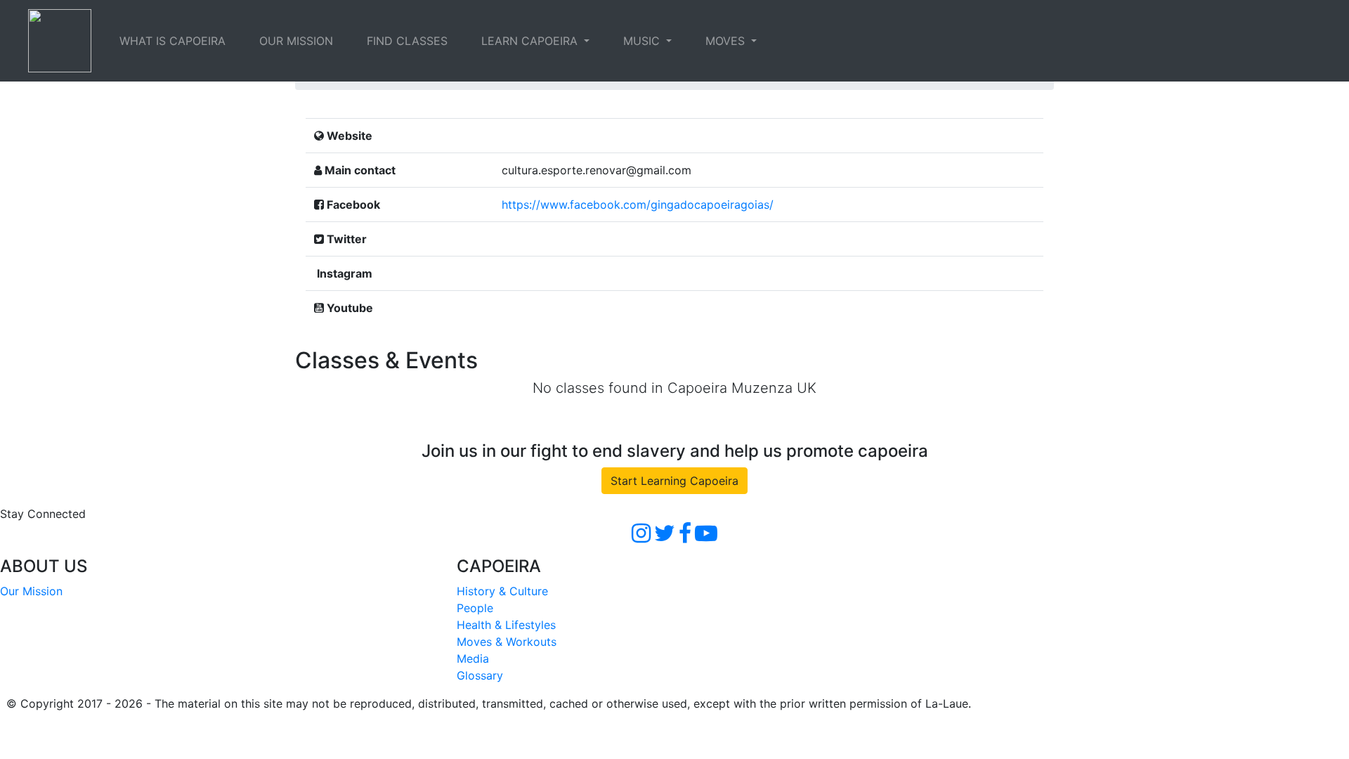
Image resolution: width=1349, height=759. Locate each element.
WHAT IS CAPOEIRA (172, 41)
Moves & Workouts (506, 642)
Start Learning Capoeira (674, 481)
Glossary (480, 675)
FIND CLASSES (407, 41)
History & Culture (502, 591)
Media (473, 658)
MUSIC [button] (643, 41)
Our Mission (31, 591)
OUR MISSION (296, 41)
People (475, 608)
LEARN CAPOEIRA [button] (531, 41)
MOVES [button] (726, 41)
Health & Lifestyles (506, 625)
